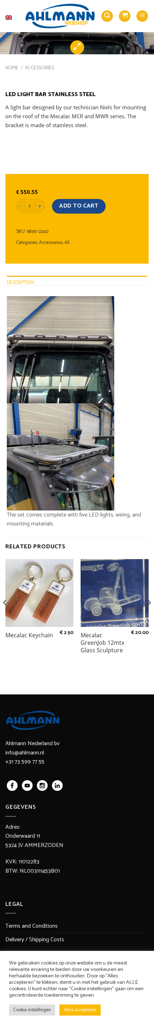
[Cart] (124, 16)
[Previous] (5, 616)
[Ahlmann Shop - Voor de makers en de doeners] (60, 16)
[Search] (107, 16)
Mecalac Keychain (29, 635)
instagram (42, 785)
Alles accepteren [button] (80, 1010)
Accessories (39, 68)
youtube (27, 785)
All (66, 242)
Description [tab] (20, 282)
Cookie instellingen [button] (32, 1010)
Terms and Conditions (31, 926)
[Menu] (142, 16)
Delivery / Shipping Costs (34, 939)
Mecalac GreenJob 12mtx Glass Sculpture (102, 643)
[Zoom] (77, 47)
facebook (12, 785)
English (12, 12)
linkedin (57, 785)
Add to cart (78, 206)
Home (11, 68)
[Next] (149, 616)
